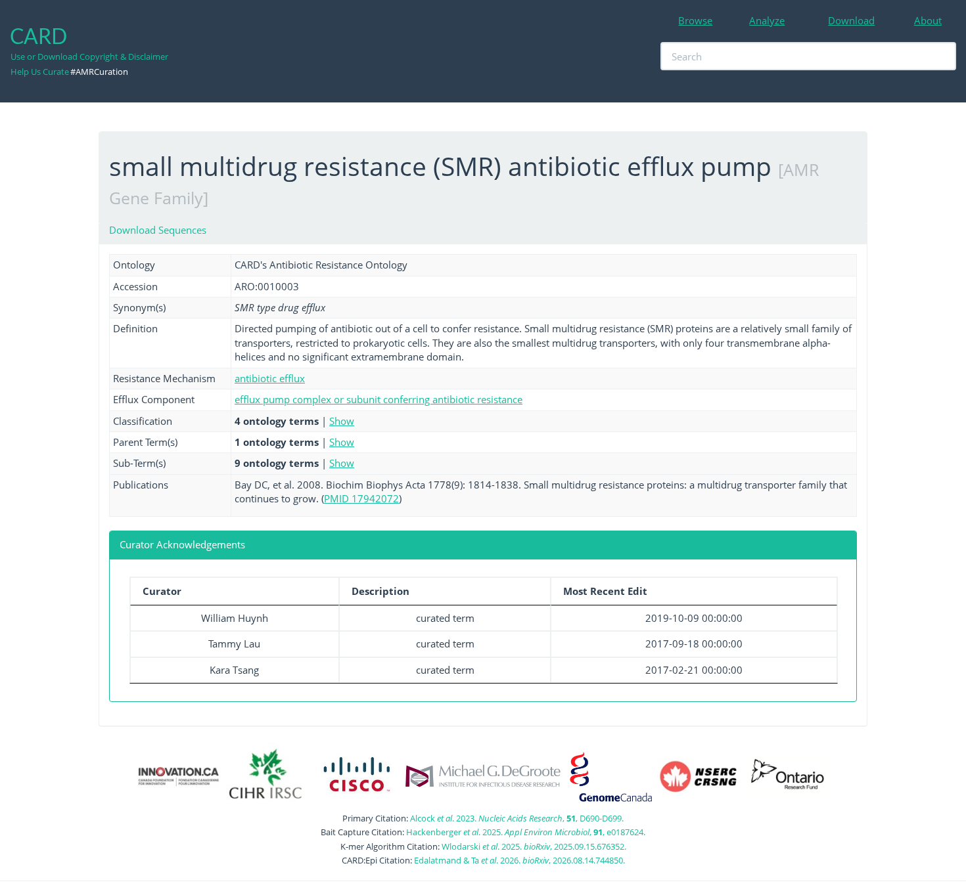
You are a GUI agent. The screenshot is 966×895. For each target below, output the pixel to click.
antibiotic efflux (270, 378)
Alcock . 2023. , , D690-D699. (517, 818)
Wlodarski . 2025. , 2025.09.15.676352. (534, 846)
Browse (695, 20)
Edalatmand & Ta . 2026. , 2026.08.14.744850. (519, 860)
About (928, 20)
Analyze (767, 20)
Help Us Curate (40, 71)
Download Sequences (157, 229)
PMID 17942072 (361, 498)
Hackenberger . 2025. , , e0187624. (525, 832)
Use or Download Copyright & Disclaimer (89, 56)
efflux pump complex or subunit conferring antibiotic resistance (378, 399)
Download (851, 20)
